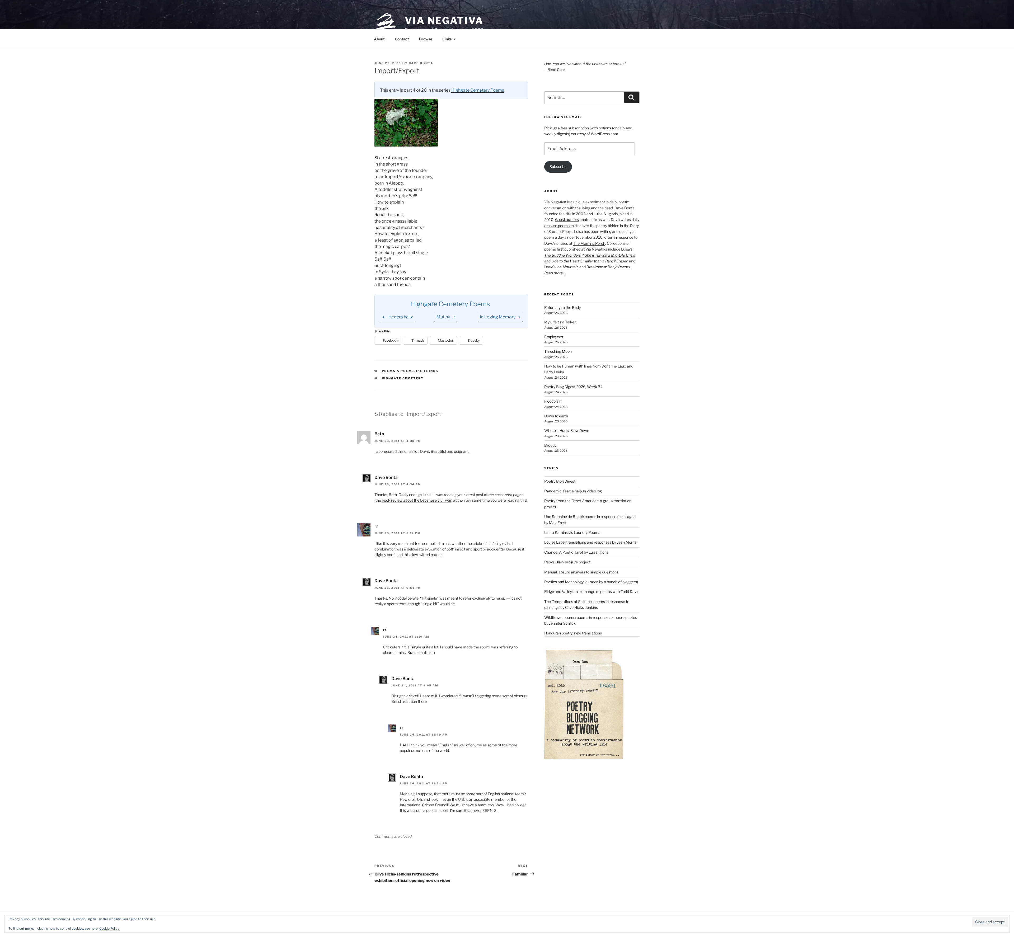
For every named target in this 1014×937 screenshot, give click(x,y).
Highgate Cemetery (403, 378)
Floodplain (552, 401)
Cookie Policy (109, 928)
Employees (553, 337)
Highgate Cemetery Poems (477, 90)
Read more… (554, 273)
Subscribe (558, 166)
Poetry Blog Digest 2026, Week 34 (573, 386)
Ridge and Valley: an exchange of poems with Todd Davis (591, 591)
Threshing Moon (558, 351)
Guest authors (567, 219)
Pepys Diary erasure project (567, 562)
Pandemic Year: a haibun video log (573, 491)
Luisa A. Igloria (606, 213)
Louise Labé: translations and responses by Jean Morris (590, 542)
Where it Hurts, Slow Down (566, 430)
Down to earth (556, 416)
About (379, 39)
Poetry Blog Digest (559, 481)
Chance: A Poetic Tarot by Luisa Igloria (576, 552)
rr (376, 526)
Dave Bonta (421, 63)
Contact (402, 39)
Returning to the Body (562, 307)
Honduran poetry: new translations (573, 633)
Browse (425, 39)
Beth (379, 433)
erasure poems (557, 225)
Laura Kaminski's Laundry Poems (572, 532)
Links (447, 39)
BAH (404, 745)
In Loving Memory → (500, 316)
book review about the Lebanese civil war (416, 500)
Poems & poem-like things (410, 371)
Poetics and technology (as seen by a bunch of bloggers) (591, 582)
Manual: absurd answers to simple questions (581, 572)
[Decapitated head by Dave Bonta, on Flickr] (406, 145)
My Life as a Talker (560, 322)
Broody (550, 445)
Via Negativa (444, 20)
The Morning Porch (589, 243)
